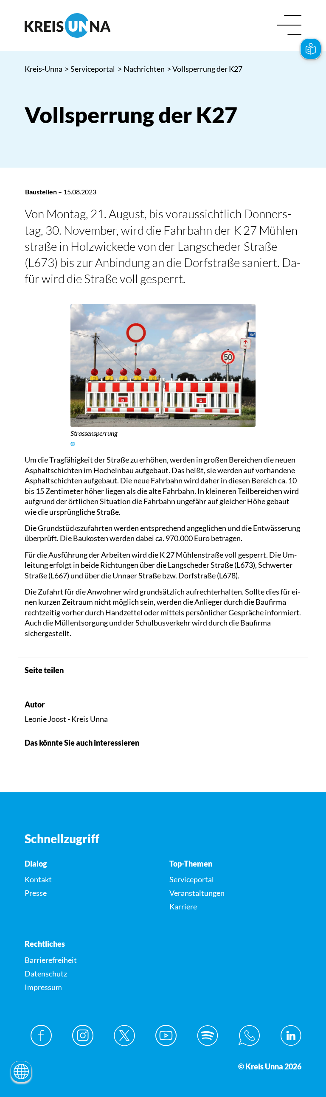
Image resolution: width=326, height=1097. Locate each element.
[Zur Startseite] (91, 25)
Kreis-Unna (43, 68)
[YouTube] (166, 1035)
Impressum (43, 987)
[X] (124, 1035)
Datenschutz (46, 973)
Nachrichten (141, 68)
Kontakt (38, 879)
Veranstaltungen (197, 893)
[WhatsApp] (249, 1035)
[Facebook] (41, 1035)
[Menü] (289, 26)
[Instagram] (82, 1035)
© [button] (72, 443)
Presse (36, 893)
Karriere (183, 906)
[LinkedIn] (290, 1035)
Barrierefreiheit (51, 960)
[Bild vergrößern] (162, 365)
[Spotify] (207, 1035)
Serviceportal (90, 68)
